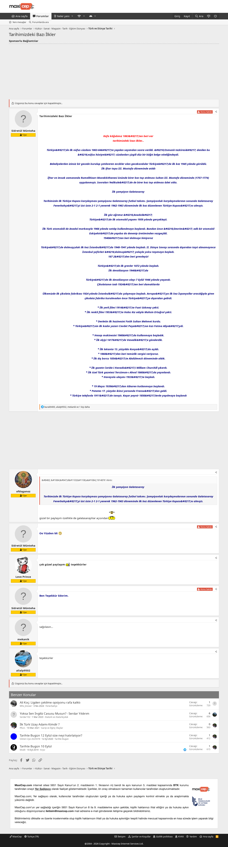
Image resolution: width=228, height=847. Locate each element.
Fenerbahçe (51, 705)
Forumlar (42, 16)
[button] (72, 16)
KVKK (181, 836)
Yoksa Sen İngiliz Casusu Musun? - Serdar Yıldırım (54, 713)
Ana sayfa (21, 16)
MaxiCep (17, 836)
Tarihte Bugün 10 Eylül (36, 746)
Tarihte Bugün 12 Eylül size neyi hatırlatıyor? (51, 735)
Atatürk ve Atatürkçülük (56, 717)
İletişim (121, 836)
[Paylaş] (216, 112)
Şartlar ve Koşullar (141, 836)
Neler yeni (63, 16)
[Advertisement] (114, 71)
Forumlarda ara (40, 22)
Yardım (193, 836)
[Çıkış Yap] (215, 16)
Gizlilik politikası (164, 836)
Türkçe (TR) (33, 836)
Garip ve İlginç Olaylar (52, 727)
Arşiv (42, 749)
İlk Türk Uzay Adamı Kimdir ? (39, 724)
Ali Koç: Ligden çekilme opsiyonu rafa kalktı (50, 702)
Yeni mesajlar (19, 22)
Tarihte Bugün (62, 738)
